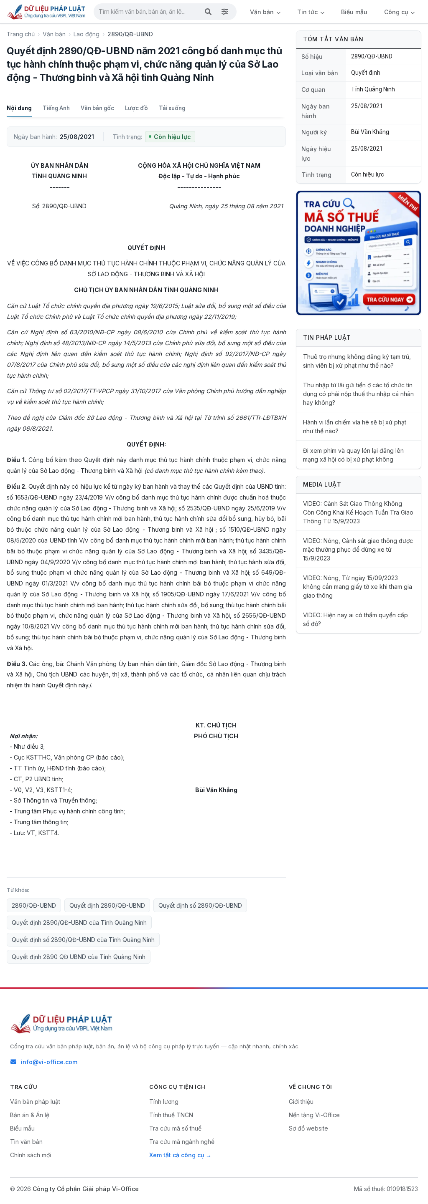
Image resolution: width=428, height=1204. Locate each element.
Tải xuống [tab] (172, 108)
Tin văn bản (26, 1141)
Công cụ (397, 11)
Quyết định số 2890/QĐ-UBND (200, 905)
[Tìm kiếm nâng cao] (225, 11)
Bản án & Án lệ (29, 1114)
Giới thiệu (301, 1101)
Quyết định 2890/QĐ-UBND (107, 905)
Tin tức (308, 11)
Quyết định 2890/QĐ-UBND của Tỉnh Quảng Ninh (79, 922)
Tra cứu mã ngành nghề (181, 1141)
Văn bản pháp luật (35, 1101)
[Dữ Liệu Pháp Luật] (62, 1023)
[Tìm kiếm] (208, 11)
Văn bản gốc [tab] (97, 108)
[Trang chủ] (47, 11)
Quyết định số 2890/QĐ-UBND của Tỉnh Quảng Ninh (83, 939)
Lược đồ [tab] (136, 108)
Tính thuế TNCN (171, 1114)
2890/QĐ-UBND (34, 905)
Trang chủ (21, 34)
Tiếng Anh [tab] (56, 108)
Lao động (86, 34)
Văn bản (262, 11)
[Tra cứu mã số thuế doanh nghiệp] (358, 253)
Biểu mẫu (354, 11)
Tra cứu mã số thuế (175, 1128)
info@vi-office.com (49, 1061)
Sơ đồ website (308, 1128)
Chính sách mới (30, 1155)
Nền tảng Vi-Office (314, 1114)
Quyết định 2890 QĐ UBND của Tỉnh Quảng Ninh (78, 956)
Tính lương (163, 1101)
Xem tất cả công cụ (176, 1155)
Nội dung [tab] (19, 108)
